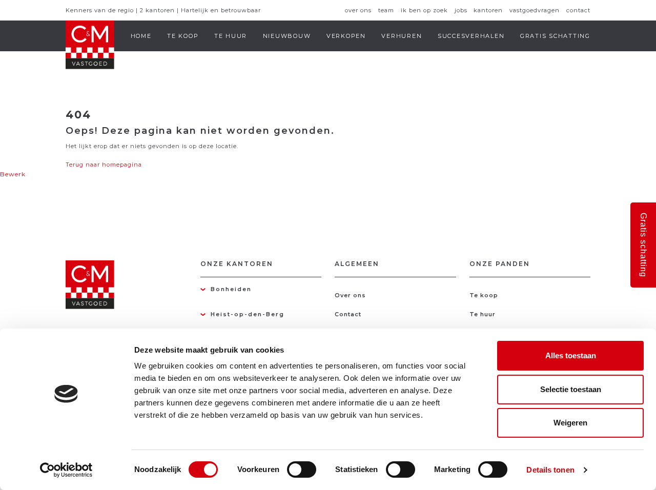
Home (141, 35)
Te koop (182, 35)
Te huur (230, 35)
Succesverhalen (471, 35)
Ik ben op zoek (424, 10)
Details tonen (550, 469)
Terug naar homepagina (104, 164)
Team (386, 10)
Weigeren (570, 422)
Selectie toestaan (570, 389)
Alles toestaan (570, 355)
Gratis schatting (555, 35)
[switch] (301, 469)
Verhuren (401, 35)
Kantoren (488, 10)
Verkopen (346, 35)
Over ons (358, 10)
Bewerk (13, 174)
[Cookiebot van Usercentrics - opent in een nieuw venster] (66, 470)
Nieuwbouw (287, 35)
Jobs (461, 10)
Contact (578, 10)
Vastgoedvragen (534, 10)
